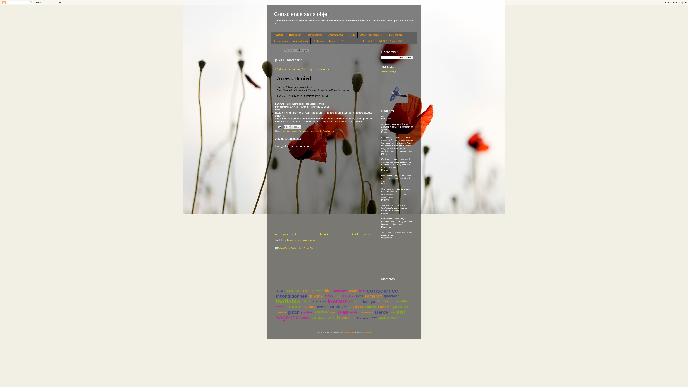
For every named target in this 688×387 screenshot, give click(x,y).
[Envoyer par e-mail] (285, 127)
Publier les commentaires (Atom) (301, 240)
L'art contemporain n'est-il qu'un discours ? (303, 69)
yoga (394, 317)
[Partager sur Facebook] (295, 127)
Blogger (368, 332)
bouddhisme (340, 290)
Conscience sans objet (301, 14)
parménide (355, 307)
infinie (306, 301)
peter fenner (384, 307)
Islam (352, 34)
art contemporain (290, 131)
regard (333, 312)
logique (369, 301)
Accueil (279, 34)
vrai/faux (384, 317)
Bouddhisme (315, 34)
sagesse (287, 317)
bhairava (319, 291)
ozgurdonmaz (348, 332)
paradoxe (337, 306)
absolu (280, 290)
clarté (353, 290)
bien (328, 290)
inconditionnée (291, 296)
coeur (362, 290)
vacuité (348, 317)
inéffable (288, 301)
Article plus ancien (362, 234)
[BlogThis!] (289, 127)
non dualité (398, 301)
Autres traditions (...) (371, 34)
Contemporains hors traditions (291, 41)
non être (308, 307)
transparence (321, 317)
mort (285, 307)
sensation (367, 312)
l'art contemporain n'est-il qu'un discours (316, 131)
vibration (364, 317)
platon (293, 312)
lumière (383, 301)
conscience (382, 290)
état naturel (348, 296)
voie (374, 317)
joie (350, 301)
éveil (359, 296)
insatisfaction (319, 301)
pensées (370, 306)
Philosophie (395, 34)
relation (355, 312)
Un (336, 317)
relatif (343, 312)
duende (316, 296)
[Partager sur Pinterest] (299, 127)
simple (392, 312)
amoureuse (293, 290)
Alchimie (318, 41)
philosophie (401, 307)
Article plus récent (285, 234)
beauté (307, 290)
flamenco (373, 296)
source (305, 317)
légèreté (357, 301)
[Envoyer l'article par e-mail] (279, 127)
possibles (306, 312)
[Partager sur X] (292, 127)
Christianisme (335, 34)
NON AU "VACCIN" (390, 41)
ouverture (322, 307)
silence (381, 312)
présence (321, 312)
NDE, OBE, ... (350, 41)
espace (329, 296)
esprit (338, 296)
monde (279, 306)
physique (281, 312)
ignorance (391, 296)
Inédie (332, 41)
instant (337, 301)
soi (400, 312)
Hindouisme (296, 34)
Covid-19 (368, 41)
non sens (295, 306)
